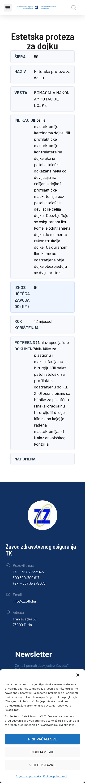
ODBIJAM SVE (42, 752)
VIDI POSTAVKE (42, 765)
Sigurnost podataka (28, 776)
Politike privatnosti (55, 776)
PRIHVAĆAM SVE (42, 739)
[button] (78, 675)
